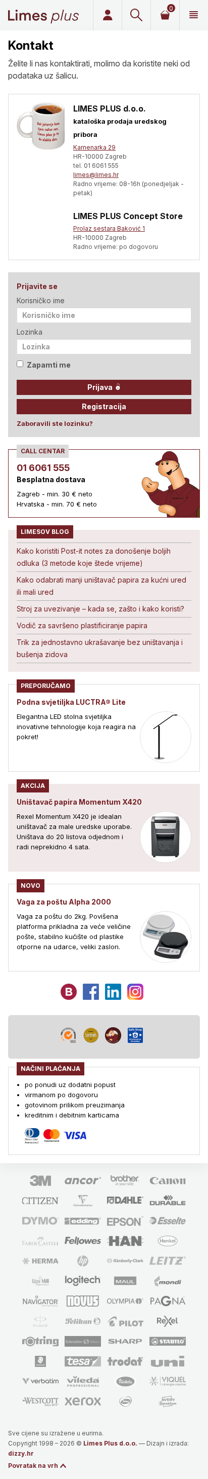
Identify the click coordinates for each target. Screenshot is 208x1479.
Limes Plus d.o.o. (110, 1443)
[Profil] (107, 15)
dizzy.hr (21, 1453)
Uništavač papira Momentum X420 (79, 802)
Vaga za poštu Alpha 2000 (64, 901)
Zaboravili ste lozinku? (55, 423)
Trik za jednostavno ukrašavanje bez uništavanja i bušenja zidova (100, 648)
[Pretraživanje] (136, 15)
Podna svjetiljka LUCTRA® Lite (71, 702)
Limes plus (43, 15)
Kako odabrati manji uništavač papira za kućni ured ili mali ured (101, 585)
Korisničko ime (41, 300)
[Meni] (193, 15)
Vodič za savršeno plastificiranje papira (82, 625)
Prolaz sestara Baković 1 (109, 228)
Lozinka (29, 332)
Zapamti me (49, 364)
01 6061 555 (43, 467)
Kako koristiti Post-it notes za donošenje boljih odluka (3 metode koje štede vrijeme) (94, 557)
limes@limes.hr (96, 174)
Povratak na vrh (33, 1465)
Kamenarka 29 (94, 147)
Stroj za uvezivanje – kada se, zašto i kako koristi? (100, 608)
